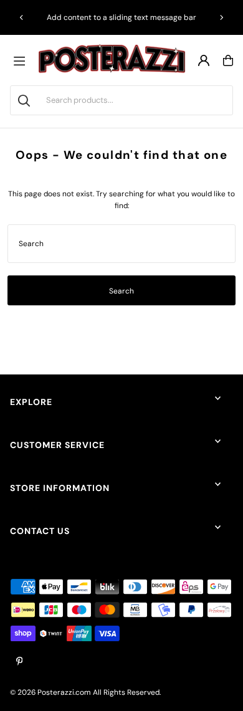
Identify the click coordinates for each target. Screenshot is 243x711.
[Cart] (228, 60)
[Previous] (22, 17)
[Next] (221, 17)
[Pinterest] (19, 662)
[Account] (203, 60)
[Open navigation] (22, 60)
